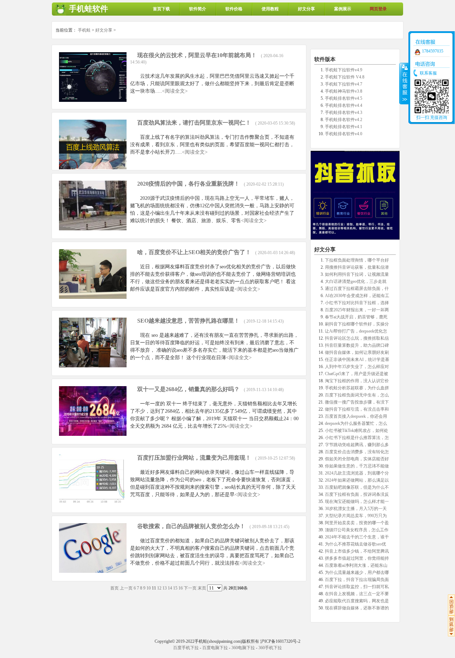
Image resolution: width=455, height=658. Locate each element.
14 (170, 588)
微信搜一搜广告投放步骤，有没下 (357, 402)
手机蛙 (84, 30)
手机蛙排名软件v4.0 (343, 133)
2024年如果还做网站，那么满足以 (357, 480)
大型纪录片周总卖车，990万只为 (356, 515)
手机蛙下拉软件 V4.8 (344, 77)
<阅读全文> (175, 91)
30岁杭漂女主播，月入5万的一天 (356, 508)
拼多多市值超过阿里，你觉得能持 (357, 558)
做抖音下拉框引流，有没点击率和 (357, 409)
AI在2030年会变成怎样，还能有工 (357, 295)
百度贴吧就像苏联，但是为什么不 (357, 487)
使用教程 (270, 8)
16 (180, 588)
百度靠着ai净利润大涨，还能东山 (356, 565)
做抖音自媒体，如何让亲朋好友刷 (357, 352)
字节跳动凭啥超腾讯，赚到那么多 (357, 444)
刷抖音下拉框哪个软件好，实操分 (357, 324)
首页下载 (161, 8)
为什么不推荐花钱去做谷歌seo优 (355, 544)
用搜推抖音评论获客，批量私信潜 (357, 267)
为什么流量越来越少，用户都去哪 (357, 572)
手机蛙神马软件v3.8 (343, 91)
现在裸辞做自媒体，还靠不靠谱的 (357, 607)
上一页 (126, 588)
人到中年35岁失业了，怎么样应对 (357, 366)
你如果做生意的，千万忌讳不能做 (357, 466)
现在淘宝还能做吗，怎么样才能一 (357, 501)
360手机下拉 (270, 647)
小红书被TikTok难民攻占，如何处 (356, 430)
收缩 (404, 83)
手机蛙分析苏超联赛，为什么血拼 (357, 387)
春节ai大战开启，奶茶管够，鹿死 (356, 316)
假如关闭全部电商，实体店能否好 (357, 458)
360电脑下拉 (243, 647)
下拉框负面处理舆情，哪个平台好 (357, 260)
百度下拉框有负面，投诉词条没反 (357, 494)
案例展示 (342, 8)
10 (148, 588)
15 (175, 588)
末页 (202, 588)
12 (159, 588)
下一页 (190, 588)
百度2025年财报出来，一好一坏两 (357, 309)
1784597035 (432, 51)
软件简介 (197, 8)
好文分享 (306, 8)
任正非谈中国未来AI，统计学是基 (357, 359)
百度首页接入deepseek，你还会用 (356, 416)
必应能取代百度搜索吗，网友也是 (357, 600)
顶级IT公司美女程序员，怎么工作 (357, 529)
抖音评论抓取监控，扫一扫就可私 (357, 586)
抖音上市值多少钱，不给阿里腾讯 (357, 551)
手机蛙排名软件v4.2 (343, 119)
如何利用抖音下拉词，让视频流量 (357, 274)
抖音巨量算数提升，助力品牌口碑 (357, 345)
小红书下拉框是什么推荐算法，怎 (357, 437)
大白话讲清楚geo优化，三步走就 (355, 281)
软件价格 (233, 8)
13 (164, 588)
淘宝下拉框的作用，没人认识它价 (357, 380)
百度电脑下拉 (215, 647)
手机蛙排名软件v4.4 (343, 105)
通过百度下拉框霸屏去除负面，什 (357, 288)
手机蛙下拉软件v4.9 (343, 69)
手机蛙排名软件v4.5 (343, 98)
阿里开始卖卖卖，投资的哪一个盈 (357, 522)
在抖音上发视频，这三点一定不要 (357, 593)
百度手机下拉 (186, 647)
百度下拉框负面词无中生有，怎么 (357, 395)
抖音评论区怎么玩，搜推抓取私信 (357, 338)
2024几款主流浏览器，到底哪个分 (357, 473)
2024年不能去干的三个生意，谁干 (357, 536)
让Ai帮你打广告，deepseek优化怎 (356, 331)
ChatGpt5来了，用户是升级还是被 (356, 373)
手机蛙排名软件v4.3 (343, 112)
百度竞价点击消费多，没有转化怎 (357, 451)
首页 (114, 588)
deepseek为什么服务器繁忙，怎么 (356, 423)
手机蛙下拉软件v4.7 (343, 84)
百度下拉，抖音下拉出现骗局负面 (357, 579)
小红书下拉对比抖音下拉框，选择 (357, 302)
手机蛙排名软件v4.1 (343, 126)
